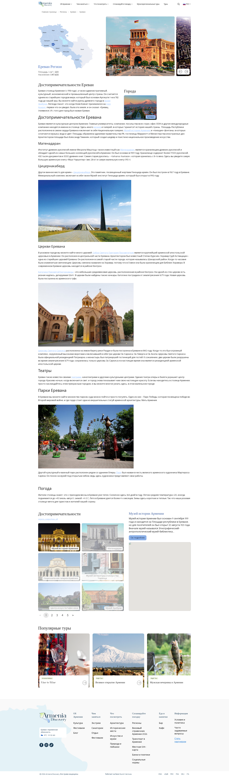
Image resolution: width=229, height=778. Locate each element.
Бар (161, 723)
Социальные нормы (138, 761)
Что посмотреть (100, 4)
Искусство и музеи (116, 737)
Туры (166, 4)
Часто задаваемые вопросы (180, 730)
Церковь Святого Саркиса (51, 350)
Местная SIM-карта (139, 748)
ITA (188, 774)
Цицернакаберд (81, 172)
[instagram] (46, 745)
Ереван (73, 12)
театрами (76, 377)
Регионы (63, 12)
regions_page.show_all (48, 519)
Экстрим (96, 723)
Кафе (161, 728)
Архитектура (117, 723)
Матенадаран (127, 149)
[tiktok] (51, 745)
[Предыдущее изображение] (180, 71)
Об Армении (65, 4)
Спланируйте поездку (122, 4)
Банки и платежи (141, 754)
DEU (182, 774)
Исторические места (117, 729)
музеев (97, 127)
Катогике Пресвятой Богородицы (56, 272)
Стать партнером (180, 740)
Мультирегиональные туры (148, 4)
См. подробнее (138, 538)
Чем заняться (82, 4)
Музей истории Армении (137, 130)
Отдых (95, 733)
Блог (75, 733)
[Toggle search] (178, 4)
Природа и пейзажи (115, 745)
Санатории (97, 728)
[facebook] (41, 745)
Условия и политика (179, 721)
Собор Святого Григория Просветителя (113, 252)
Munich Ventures (125, 774)
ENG (160, 774)
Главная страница (49, 12)
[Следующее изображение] (186, 71)
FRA (177, 774)
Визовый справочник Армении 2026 (139, 731)
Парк (118, 472)
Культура (78, 723)
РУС (172, 774)
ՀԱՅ (166, 774)
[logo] (45, 4)
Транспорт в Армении (138, 740)
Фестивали (79, 728)
